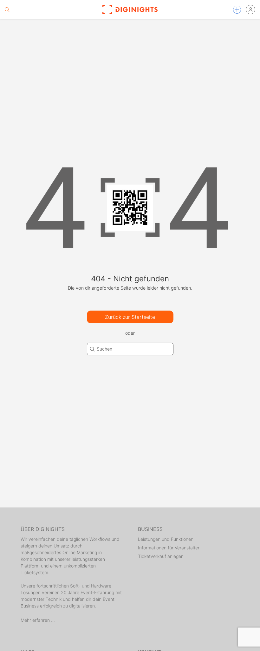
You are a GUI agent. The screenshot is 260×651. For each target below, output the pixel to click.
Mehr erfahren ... (38, 620)
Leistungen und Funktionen (165, 539)
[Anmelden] (250, 9)
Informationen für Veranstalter (168, 547)
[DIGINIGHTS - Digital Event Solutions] (130, 9)
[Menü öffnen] (237, 10)
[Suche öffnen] (7, 9)
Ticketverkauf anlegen (161, 556)
